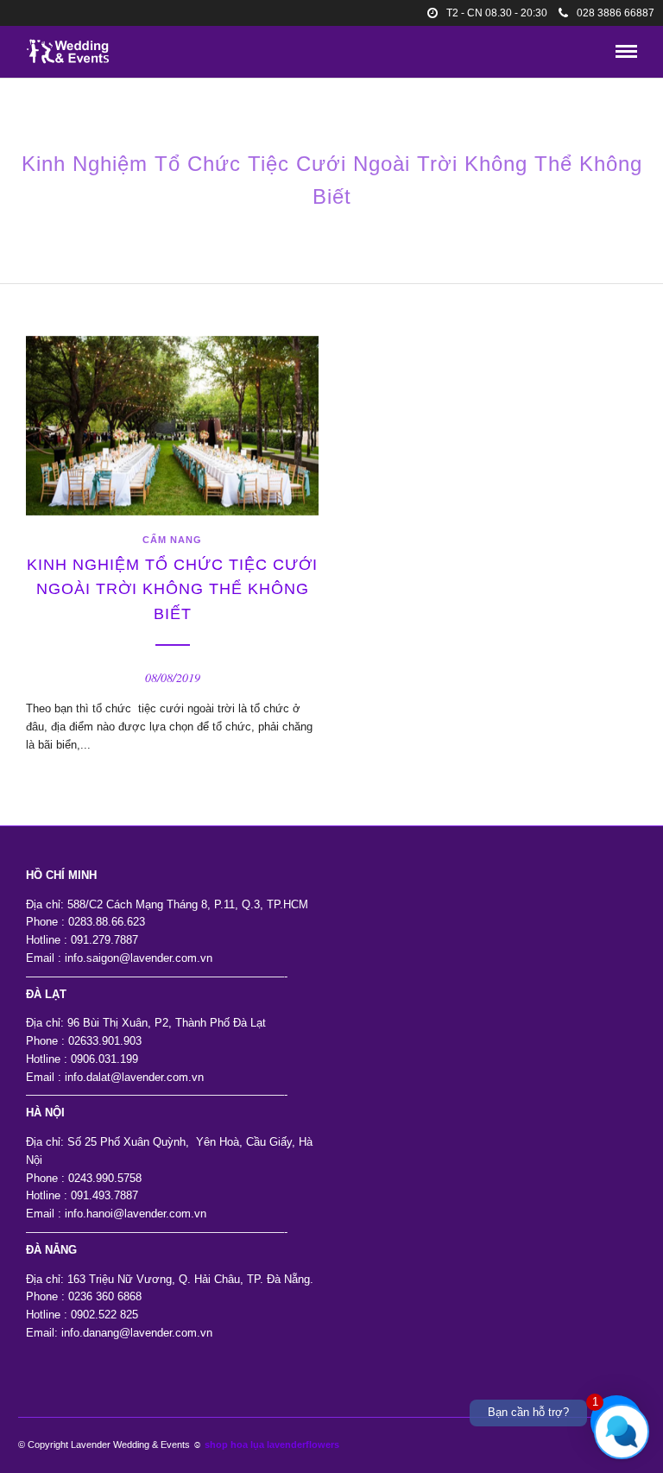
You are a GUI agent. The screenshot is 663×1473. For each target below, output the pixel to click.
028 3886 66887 (615, 13)
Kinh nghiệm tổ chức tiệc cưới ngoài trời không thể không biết (172, 589)
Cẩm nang (172, 539)
